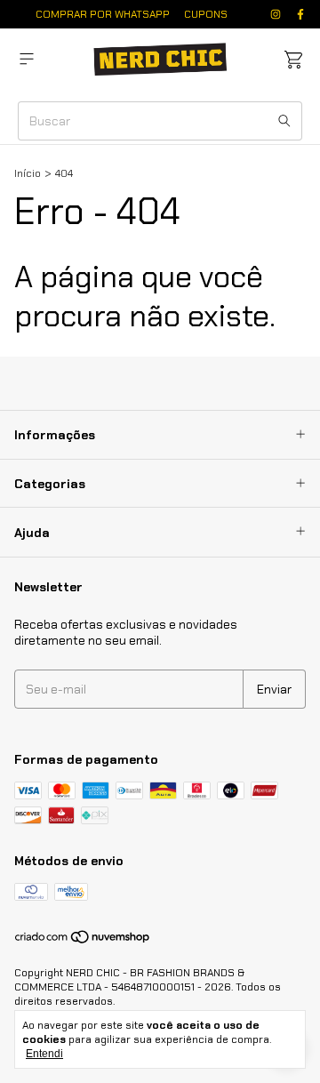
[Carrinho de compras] (293, 60)
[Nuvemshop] (83, 941)
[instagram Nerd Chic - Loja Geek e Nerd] (275, 14)
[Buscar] (284, 120)
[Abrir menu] (27, 59)
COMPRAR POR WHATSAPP (103, 14)
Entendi (44, 1053)
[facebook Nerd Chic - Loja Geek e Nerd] (300, 14)
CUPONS (206, 14)
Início (27, 173)
